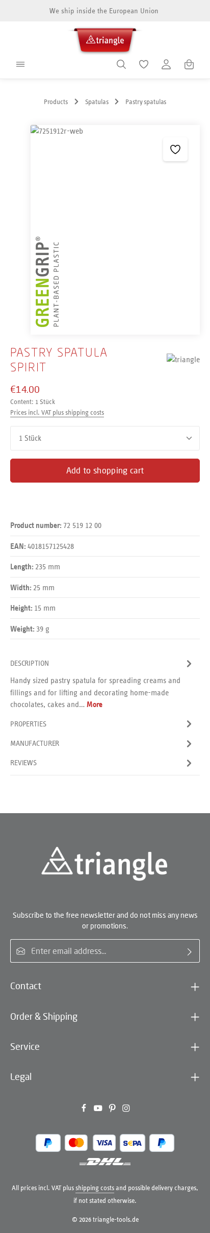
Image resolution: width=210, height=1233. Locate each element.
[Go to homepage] (105, 38)
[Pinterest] (113, 1110)
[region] (105, 230)
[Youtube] (99, 1110)
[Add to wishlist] (175, 149)
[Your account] (166, 64)
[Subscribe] (190, 951)
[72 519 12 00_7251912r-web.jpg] (115, 230)
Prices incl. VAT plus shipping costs (57, 412)
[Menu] (20, 64)
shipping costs (94, 1188)
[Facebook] (85, 1110)
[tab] (102, 683)
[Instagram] (126, 1110)
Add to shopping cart (105, 470)
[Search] (121, 64)
